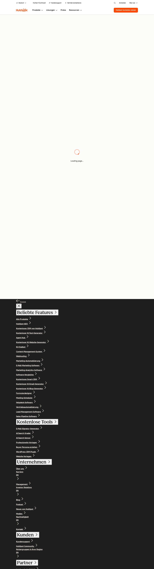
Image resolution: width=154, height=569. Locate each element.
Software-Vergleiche (25, 375)
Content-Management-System (29, 352)
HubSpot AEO (22, 324)
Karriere (19, 473)
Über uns (20, 469)
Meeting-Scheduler (24, 398)
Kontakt (19, 529)
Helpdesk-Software (24, 402)
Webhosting (21, 356)
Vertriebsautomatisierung (27, 407)
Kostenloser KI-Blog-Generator (29, 389)
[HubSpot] (21, 10)
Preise (63, 10)
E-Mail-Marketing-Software (28, 365)
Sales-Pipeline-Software (26, 416)
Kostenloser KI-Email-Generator (30, 384)
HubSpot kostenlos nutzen (126, 10)
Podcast (19, 504)
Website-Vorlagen (24, 456)
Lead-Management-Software (28, 412)
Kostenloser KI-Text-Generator (29, 333)
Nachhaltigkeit (22, 518)
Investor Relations (24, 489)
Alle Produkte (22, 319)
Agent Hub (21, 338)
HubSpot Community (25, 546)
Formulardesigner (24, 393)
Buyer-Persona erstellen (27, 447)
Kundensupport (56, 3)
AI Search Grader (23, 433)
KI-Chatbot (21, 347)
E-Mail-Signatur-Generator (27, 429)
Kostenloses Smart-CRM (26, 379)
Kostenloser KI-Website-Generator (31, 342)
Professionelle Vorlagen (26, 443)
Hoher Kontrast (39, 3)
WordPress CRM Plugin (26, 452)
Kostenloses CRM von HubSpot (29, 328)
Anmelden (122, 3)
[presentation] (19, 306)
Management (22, 484)
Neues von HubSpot (25, 509)
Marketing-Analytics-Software (29, 370)
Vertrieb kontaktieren (74, 3)
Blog (18, 500)
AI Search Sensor (23, 438)
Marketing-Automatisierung (28, 361)
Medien (19, 514)
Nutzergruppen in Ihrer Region (29, 551)
